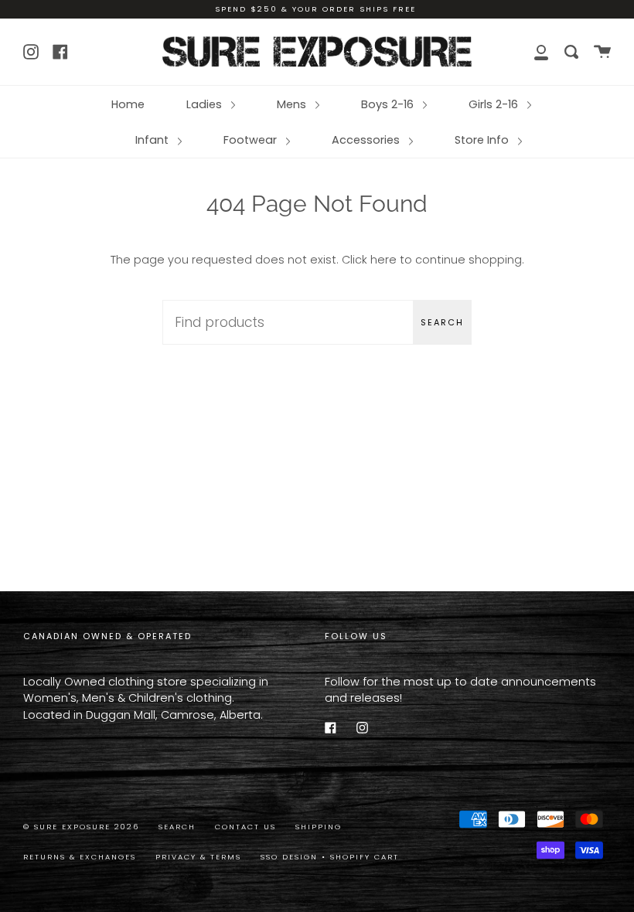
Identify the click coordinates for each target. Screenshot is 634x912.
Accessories (367, 140)
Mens (293, 104)
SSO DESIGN (291, 857)
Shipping (318, 827)
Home (128, 104)
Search (442, 322)
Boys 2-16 (389, 104)
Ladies (205, 104)
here (383, 259)
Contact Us (245, 827)
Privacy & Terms (198, 857)
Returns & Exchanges (79, 857)
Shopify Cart (364, 857)
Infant (153, 140)
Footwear (251, 140)
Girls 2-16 (495, 104)
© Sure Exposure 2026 (81, 827)
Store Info (483, 140)
